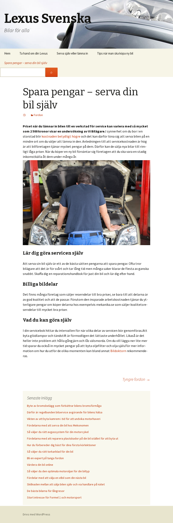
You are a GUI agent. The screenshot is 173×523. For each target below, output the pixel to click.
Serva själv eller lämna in (72, 53)
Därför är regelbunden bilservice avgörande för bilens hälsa (64, 412)
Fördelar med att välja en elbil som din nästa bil (56, 478)
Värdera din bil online (40, 465)
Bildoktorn (118, 351)
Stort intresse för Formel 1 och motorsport (54, 497)
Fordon (38, 115)
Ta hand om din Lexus (33, 53)
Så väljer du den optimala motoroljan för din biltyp (58, 471)
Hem (7, 53)
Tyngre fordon (136, 379)
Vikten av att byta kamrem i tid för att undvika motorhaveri (63, 419)
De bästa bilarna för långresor (46, 491)
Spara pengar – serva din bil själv (25, 63)
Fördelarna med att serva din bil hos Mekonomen (58, 425)
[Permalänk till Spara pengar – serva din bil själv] (24, 115)
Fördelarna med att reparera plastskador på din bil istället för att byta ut (72, 438)
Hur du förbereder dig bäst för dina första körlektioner (61, 445)
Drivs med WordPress (36, 514)
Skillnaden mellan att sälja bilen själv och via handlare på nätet (66, 484)
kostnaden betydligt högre (61, 136)
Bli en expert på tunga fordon (45, 458)
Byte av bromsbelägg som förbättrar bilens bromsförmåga (64, 406)
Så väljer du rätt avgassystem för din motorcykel (58, 432)
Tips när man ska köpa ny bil (115, 53)
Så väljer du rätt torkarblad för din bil (50, 451)
